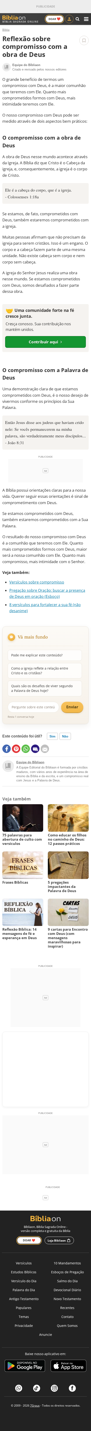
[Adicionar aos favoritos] (84, 40)
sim (52, 736)
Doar (54, 19)
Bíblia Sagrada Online (20, 21)
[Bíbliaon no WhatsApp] (18, 1388)
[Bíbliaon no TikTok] (36, 1388)
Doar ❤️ (29, 1240)
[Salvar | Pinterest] (16, 749)
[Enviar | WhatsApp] (25, 749)
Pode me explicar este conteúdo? (37, 655)
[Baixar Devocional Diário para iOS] (68, 1366)
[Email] (45, 749)
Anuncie (45, 1334)
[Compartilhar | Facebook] (6, 749)
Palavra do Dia (24, 1290)
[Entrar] (69, 19)
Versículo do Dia (23, 1281)
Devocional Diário (67, 1290)
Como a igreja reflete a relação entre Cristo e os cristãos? (39, 670)
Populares (24, 1308)
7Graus (35, 1405)
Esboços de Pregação (67, 1272)
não (65, 736)
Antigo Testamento (23, 1299)
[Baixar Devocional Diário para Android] (25, 1366)
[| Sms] (35, 749)
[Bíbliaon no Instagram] (54, 1388)
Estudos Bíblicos (23, 1272)
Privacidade (24, 1325)
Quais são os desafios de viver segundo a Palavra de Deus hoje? (42, 688)
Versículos (24, 1263)
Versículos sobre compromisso (36, 582)
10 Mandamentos (67, 1263)
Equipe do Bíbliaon (30, 762)
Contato (67, 1316)
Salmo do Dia (67, 1281)
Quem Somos (67, 1325)
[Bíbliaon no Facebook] (72, 1388)
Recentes (67, 1308)
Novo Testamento (67, 1299)
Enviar (72, 707)
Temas (24, 1316)
